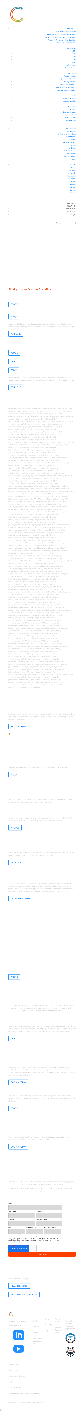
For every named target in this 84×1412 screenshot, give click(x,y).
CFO (74, 57)
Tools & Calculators (68, 151)
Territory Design (70, 76)
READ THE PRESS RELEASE (24, 1294)
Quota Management (68, 79)
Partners (72, 181)
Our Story (72, 170)
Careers (73, 190)
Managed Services (69, 98)
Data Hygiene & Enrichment (66, 87)
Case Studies (71, 137)
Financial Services (69, 112)
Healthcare (72, 109)
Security (73, 184)
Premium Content (69, 142)
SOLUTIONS (71, 48)
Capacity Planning (69, 82)
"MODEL (15, 827)
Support (73, 187)
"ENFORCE (16, 862)
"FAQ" (14, 316)
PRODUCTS (71, 29)
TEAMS (73, 51)
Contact (73, 193)
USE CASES (72, 73)
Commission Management (66, 84)
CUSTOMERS (71, 128)
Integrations (71, 154)
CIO (74, 59)
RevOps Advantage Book (67, 134)
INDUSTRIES (71, 106)
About (73, 167)
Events (73, 140)
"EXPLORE (16, 333)
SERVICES (72, 95)
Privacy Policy (13, 1242)
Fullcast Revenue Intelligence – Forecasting (60, 37)
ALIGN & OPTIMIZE (20, 898)
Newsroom (72, 179)
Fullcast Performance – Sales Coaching (62, 40)
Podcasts (72, 145)
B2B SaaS (72, 115)
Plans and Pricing (69, 156)
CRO (74, 54)
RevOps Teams (70, 68)
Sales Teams (71, 65)
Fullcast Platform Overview (66, 31)
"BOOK (14, 304)
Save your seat (73, 245)
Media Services (70, 118)
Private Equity (71, 120)
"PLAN (14, 774)
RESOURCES (71, 131)
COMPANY (72, 165)
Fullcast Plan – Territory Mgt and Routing (61, 34)
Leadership (72, 173)
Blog (74, 159)
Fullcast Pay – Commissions (66, 43)
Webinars (72, 148)
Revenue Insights (69, 101)
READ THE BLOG (19, 1285)
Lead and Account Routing (66, 90)
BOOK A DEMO (18, 726)
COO (74, 62)
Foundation (71, 176)
